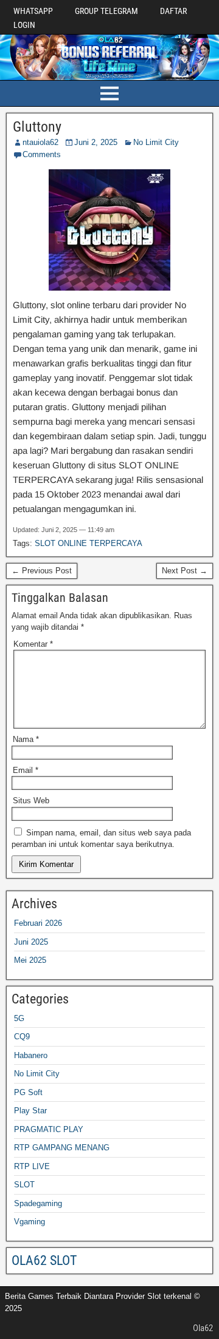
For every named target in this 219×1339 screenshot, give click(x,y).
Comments (42, 154)
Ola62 (203, 1328)
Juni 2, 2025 (95, 142)
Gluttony (37, 126)
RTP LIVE (32, 1166)
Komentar (33, 644)
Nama (26, 739)
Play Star (30, 1110)
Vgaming (29, 1221)
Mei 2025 (30, 960)
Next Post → (184, 570)
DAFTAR (173, 11)
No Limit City (156, 142)
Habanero (30, 1055)
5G (19, 1018)
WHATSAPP (33, 11)
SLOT (24, 1184)
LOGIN (24, 25)
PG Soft (28, 1092)
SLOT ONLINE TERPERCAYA (88, 543)
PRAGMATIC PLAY (48, 1129)
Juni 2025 (31, 941)
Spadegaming (38, 1203)
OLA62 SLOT (44, 1260)
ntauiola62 (40, 142)
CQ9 (22, 1036)
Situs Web (31, 800)
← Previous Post (42, 570)
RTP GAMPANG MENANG (61, 1147)
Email (25, 770)
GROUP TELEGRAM (106, 11)
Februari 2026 (38, 923)
